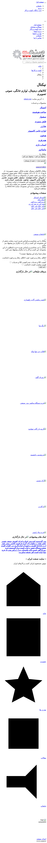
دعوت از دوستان (30, 161)
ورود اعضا (38, 31)
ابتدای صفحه (41, 839)
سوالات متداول (36, 27)
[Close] (45, 21)
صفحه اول (38, 25)
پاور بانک (34, 206)
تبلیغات (39, 6)
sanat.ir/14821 (41, 167)
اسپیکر (36, 197)
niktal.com (27, 99)
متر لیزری (33, 204)
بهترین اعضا (37, 33)
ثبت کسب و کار (36, 29)
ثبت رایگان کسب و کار (33, 10)
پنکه (39, 200)
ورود (40, 8)
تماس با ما (38, 38)
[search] (45, 62)
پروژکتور (34, 202)
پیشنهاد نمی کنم (28, 156)
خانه (40, 66)
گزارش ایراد (41, 161)
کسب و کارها (36, 70)
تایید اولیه (42, 267)
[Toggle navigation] (45, 2)
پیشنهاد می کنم (40, 156)
